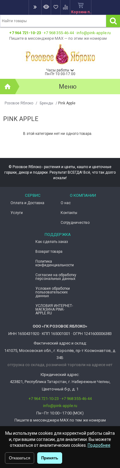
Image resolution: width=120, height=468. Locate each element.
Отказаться (19, 458)
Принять (49, 458)
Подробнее (99, 445)
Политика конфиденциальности (54, 263)
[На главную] (7, 86)
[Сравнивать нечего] (65, 7)
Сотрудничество (75, 222)
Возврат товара (48, 251)
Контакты (69, 213)
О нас (66, 203)
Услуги (16, 213)
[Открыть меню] (35, 7)
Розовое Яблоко (19, 103)
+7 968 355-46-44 (59, 32)
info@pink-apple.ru (94, 32)
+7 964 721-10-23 (25, 32)
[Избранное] (55, 7)
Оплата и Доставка (27, 203)
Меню (68, 86)
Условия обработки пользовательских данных (52, 292)
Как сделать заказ (51, 242)
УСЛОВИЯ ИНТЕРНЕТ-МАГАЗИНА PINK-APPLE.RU (54, 309)
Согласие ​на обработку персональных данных (55, 277)
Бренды (46, 103)
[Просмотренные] (46, 7)
